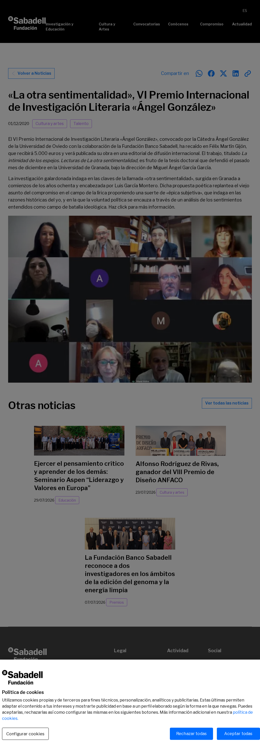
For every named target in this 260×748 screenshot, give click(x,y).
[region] (130, 704)
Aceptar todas (238, 733)
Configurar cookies (25, 733)
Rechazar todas (191, 733)
